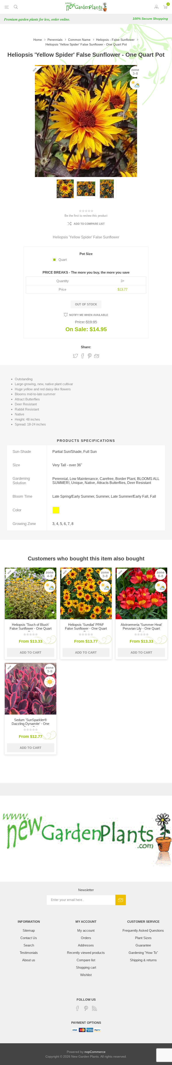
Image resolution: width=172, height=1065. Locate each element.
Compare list (86, 960)
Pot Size (86, 254)
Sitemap (29, 930)
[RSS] (94, 1008)
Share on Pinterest (89, 355)
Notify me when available (88, 315)
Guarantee (143, 945)
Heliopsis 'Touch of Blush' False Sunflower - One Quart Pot (31, 628)
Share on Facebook (82, 355)
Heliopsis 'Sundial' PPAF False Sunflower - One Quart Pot (86, 628)
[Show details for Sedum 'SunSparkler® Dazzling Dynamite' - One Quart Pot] (30, 689)
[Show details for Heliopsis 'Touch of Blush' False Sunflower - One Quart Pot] (30, 593)
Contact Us (28, 938)
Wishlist (86, 975)
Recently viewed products (86, 953)
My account (86, 930)
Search (29, 945)
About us (28, 960)
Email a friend (96, 355)
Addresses (86, 945)
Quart (62, 259)
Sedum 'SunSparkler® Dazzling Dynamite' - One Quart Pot (30, 723)
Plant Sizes (143, 938)
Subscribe (120, 900)
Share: (86, 347)
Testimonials (29, 953)
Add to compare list (89, 223)
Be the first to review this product (86, 215)
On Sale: (76, 329)
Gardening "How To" (143, 953)
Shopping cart (86, 967)
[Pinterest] (86, 1008)
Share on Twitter (75, 355)
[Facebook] (77, 1008)
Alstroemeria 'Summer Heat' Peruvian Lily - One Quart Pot (141, 628)
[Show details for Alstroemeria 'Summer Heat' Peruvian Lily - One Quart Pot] (141, 593)
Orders (86, 938)
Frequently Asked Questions (143, 930)
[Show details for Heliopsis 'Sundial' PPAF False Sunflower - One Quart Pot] (86, 593)
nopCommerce (94, 1052)
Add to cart (30, 652)
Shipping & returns (143, 960)
